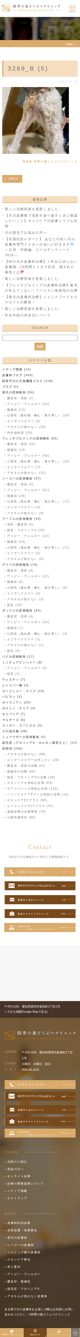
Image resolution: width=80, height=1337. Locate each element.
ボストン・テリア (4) (19, 708)
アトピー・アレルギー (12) (28, 576)
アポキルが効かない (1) (25, 645)
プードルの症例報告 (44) (21, 518)
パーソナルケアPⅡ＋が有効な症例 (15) (38, 794)
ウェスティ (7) (13, 679)
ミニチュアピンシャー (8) (22, 662)
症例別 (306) (12, 748)
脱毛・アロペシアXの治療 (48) (31, 777)
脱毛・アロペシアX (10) (26, 530)
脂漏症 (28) (16, 496)
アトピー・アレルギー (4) (27, 668)
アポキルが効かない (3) (25, 599)
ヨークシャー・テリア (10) (23, 691)
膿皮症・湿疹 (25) (21, 444)
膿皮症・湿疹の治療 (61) (26, 765)
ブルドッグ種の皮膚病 (24, 1252)
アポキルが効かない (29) (26, 427)
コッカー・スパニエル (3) (22, 725)
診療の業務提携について (25, 1183)
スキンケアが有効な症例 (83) (30, 782)
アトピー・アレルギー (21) (28, 490)
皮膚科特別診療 (19, 1223)
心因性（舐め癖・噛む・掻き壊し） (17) (38, 501)
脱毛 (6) (13, 650)
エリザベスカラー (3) (23, 507)
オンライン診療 (19, 1176)
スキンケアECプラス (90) (27, 800)
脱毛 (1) (13, 673)
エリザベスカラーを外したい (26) (33, 760)
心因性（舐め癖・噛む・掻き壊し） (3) (37, 633)
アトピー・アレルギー (24, 1274)
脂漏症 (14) (16, 449)
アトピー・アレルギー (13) (28, 536)
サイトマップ (17, 1198)
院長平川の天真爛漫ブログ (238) (27, 381)
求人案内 (14, 1266)
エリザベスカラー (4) (23, 593)
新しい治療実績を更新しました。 (33, 209)
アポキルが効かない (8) (25, 513)
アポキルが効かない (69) (26, 754)
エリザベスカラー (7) (23, 467)
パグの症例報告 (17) (18, 656)
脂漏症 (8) (15, 581)
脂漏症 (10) (16, 541)
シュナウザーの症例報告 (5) (24, 737)
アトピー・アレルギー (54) (28, 404)
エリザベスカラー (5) (23, 553)
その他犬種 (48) (15, 731)
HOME (69, 44)
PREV (13, 179)
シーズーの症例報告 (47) (21, 478)
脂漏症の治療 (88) (21, 771)
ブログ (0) (10, 386)
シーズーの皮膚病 (20, 1245)
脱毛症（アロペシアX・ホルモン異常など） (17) (39, 742)
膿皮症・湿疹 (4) (20, 570)
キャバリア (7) (13, 714)
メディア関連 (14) (16, 369)
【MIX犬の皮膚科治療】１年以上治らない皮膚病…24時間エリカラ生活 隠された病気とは (41, 267)
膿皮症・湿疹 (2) (20, 484)
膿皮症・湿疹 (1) (20, 398)
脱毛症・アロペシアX (23, 1288)
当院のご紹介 (17, 1161)
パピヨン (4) (12, 696)
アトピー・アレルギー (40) (28, 455)
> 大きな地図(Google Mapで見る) (26, 1011)
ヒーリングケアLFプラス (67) (30, 806)
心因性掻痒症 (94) (21, 817)
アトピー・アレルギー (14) (28, 622)
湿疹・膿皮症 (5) (20, 524)
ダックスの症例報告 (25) (21, 610)
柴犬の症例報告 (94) (18, 392)
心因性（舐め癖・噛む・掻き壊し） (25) (38, 461)
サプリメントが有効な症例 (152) (32, 788)
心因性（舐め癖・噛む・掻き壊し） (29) (38, 415)
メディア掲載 (17, 1191)
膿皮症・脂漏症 (19, 1281)
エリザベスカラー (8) (23, 421)
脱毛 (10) (14, 605)
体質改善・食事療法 (22, 1230)
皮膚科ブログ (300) (17, 375)
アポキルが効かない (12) (26, 472)
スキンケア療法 (19, 1259)
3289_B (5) (28, 68)
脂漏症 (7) (15, 628)
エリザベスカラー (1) (23, 639)
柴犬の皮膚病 (17, 1237)
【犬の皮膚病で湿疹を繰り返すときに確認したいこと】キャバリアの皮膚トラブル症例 (41, 220)
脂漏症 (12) (16, 409)
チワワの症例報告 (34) (20, 564)
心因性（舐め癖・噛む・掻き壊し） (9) (37, 587)
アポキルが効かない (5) (25, 559)
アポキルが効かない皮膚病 (27, 1296)
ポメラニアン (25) (16, 702)
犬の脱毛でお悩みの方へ (26, 232)
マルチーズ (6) (13, 719)
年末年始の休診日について (28, 315)
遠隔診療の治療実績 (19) (26, 811)
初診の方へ (15, 1169)
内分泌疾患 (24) (19, 432)
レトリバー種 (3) (15, 685)
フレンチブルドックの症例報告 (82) (30, 438)
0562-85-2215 (30, 1069)
